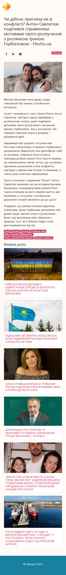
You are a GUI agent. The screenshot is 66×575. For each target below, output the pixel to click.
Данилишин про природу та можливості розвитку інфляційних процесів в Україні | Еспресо (30, 433)
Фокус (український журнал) (19, 238)
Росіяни (25, 231)
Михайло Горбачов (44, 238)
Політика (56, 53)
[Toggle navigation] (58, 6)
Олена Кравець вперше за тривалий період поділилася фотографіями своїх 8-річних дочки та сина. (32, 387)
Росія (7, 231)
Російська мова (38, 231)
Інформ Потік (21, 6)
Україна (15, 231)
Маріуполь (27, 234)
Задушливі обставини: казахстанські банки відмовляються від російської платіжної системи (31, 338)
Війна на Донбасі (13, 234)
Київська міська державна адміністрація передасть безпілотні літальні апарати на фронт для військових (30, 289)
